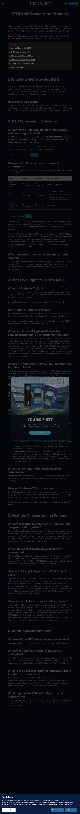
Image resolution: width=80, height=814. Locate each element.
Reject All (71, 810)
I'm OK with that (57, 810)
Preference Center (9, 810)
